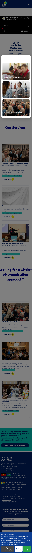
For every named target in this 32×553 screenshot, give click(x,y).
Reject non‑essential (8, 549)
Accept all (27, 549)
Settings (18, 549)
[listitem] (16, 71)
